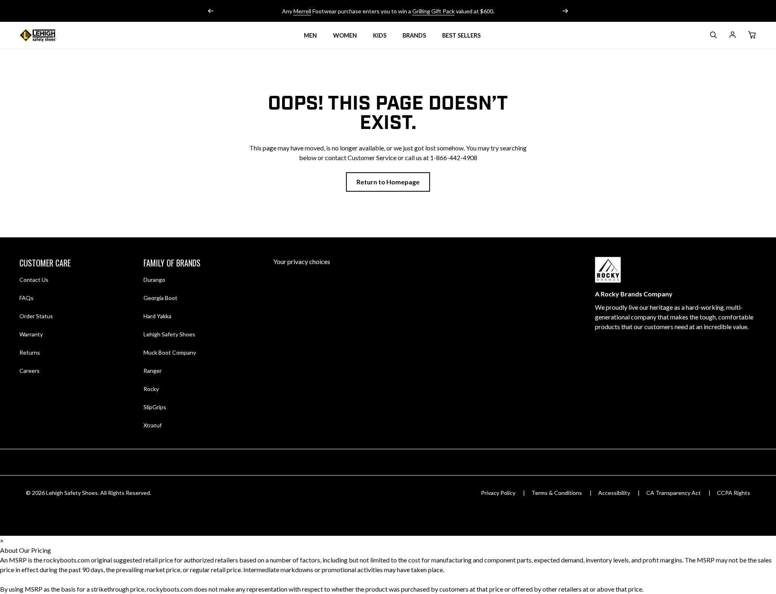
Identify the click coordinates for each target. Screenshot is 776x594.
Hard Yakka (157, 316)
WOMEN (345, 35)
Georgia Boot (160, 297)
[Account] (732, 36)
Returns (29, 352)
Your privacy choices (301, 261)
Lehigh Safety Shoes (169, 334)
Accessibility (614, 492)
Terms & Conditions (556, 492)
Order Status (36, 316)
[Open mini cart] (752, 35)
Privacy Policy (498, 492)
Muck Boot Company (169, 352)
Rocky (151, 388)
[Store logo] (47, 35)
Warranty (31, 334)
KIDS (379, 35)
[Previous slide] (211, 11)
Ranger (152, 370)
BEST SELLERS (461, 35)
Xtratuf (152, 425)
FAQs (26, 297)
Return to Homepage (388, 182)
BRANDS (414, 35)
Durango (154, 279)
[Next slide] (565, 11)
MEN (310, 35)
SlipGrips (154, 407)
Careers (29, 370)
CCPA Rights (733, 492)
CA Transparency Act (673, 492)
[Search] (713, 36)
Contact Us (33, 279)
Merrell (302, 11)
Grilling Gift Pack (433, 11)
